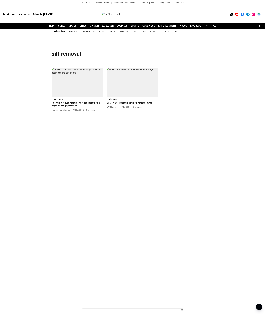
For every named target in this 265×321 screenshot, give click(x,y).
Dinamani (85, 3)
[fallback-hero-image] (77, 82)
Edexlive (180, 3)
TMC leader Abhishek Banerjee (145, 31)
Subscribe (37, 14)
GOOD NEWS (148, 26)
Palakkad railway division (93, 31)
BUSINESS (122, 26)
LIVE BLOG (195, 26)
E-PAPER (48, 14)
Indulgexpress (165, 3)
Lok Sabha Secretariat (118, 31)
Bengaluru (73, 31)
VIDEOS (183, 26)
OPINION (94, 26)
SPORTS (135, 26)
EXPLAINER (108, 26)
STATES (72, 26)
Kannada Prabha (102, 3)
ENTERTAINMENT (167, 26)
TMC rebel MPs (170, 31)
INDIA (51, 26)
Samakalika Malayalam (124, 3)
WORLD (61, 26)
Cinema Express (147, 3)
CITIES (83, 26)
